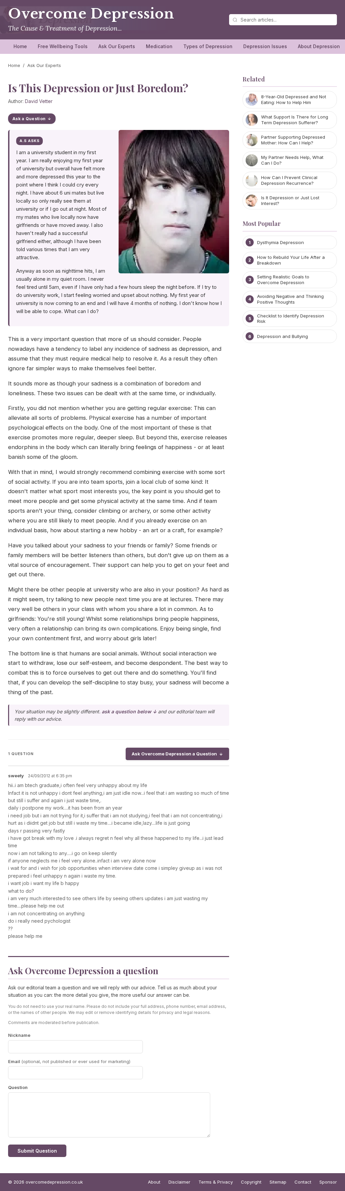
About (154, 1182)
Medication (159, 46)
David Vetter (39, 101)
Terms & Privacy (215, 1182)
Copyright (251, 1182)
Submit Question (37, 1151)
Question (18, 1087)
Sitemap (278, 1182)
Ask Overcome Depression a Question (174, 753)
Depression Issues (265, 46)
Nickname (19, 1035)
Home (20, 46)
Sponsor (328, 1182)
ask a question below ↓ (129, 711)
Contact (302, 1182)
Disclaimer (179, 1182)
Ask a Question (28, 118)
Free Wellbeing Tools (63, 46)
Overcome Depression (91, 13)
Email (69, 1061)
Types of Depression (207, 46)
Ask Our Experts (116, 46)
